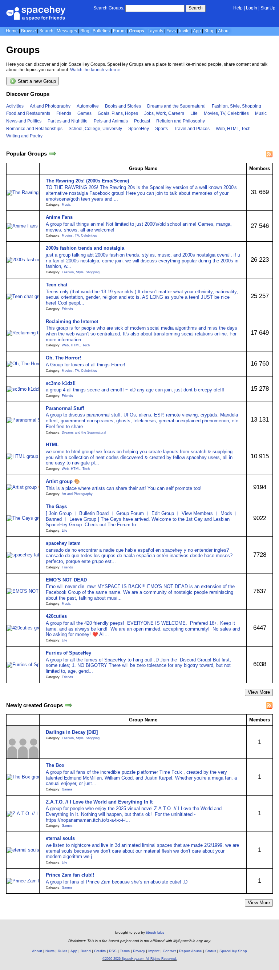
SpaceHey (138, 128)
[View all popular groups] (52, 154)
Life (194, 113)
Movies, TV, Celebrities (226, 113)
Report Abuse (190, 951)
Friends (63, 113)
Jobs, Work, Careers (164, 113)
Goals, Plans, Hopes (118, 113)
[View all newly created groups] (68, 705)
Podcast (142, 121)
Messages (67, 30)
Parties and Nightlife (68, 121)
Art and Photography (50, 106)
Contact (169, 951)
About (224, 30)
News (49, 951)
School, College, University (95, 128)
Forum (119, 30)
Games (84, 113)
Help (238, 8)
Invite (184, 30)
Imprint (153, 951)
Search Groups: (108, 8)
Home (12, 30)
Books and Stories (123, 106)
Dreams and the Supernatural (176, 106)
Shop (209, 30)
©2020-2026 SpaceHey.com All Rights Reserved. (139, 959)
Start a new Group (36, 81)
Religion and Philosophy (180, 121)
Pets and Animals (111, 121)
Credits (100, 951)
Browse (28, 30)
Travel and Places (192, 128)
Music (261, 113)
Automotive (88, 106)
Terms (125, 951)
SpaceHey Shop (233, 951)
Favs (171, 30)
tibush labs (155, 932)
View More (259, 692)
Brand (86, 951)
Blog (84, 30)
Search (196, 8)
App (197, 30)
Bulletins (101, 30)
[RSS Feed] (269, 154)
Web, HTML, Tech (233, 128)
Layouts (155, 30)
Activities (15, 106)
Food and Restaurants (28, 113)
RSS (113, 951)
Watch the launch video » (95, 69)
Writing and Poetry (24, 135)
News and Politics (23, 121)
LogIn (251, 8)
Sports (161, 128)
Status (210, 951)
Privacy (139, 951)
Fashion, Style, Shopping (236, 106)
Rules (62, 951)
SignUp (267, 8)
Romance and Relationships (34, 128)
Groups (136, 30)
